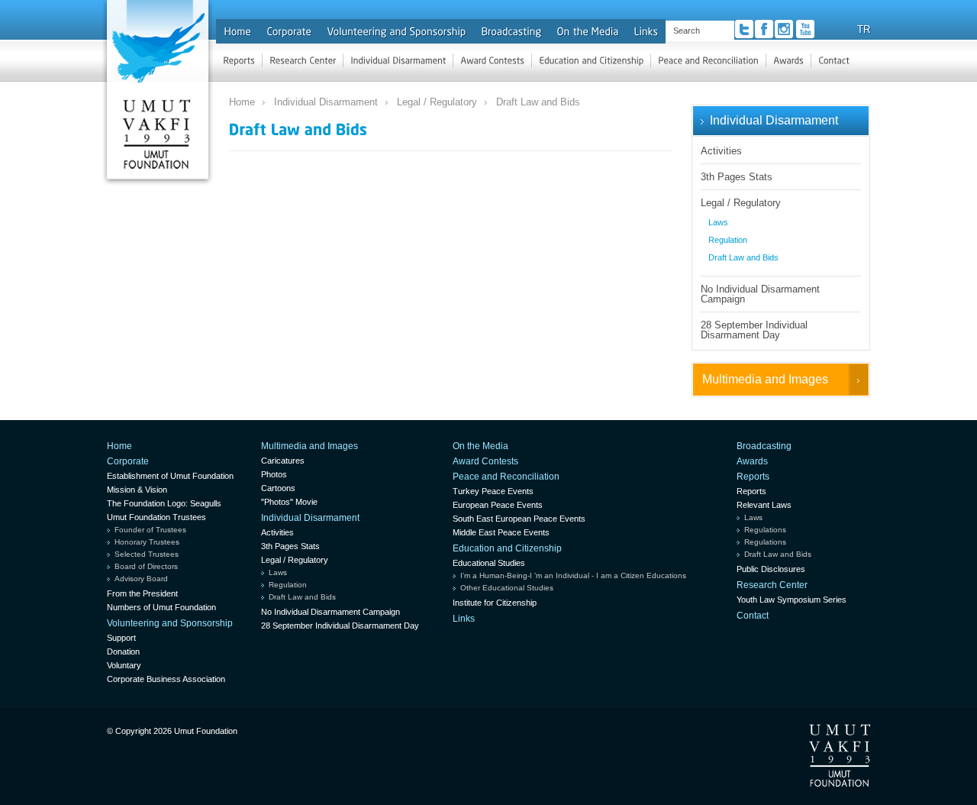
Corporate (128, 461)
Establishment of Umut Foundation (170, 475)
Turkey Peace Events (493, 491)
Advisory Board (141, 578)
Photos (274, 474)
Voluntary (124, 665)
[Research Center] (302, 60)
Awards (752, 461)
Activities (721, 151)
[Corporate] (289, 31)
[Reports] (239, 60)
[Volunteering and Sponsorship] (396, 31)
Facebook (764, 29)
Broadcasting (764, 446)
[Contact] (834, 60)
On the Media (480, 446)
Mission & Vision (137, 489)
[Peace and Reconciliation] (708, 60)
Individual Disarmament (326, 102)
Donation (123, 651)
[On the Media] (587, 31)
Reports (753, 476)
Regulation (727, 239)
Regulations (765, 529)
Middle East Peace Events (501, 532)
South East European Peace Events (519, 518)
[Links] (646, 31)
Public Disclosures (771, 569)
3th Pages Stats (736, 177)
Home (242, 102)
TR (863, 29)
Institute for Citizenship (495, 602)
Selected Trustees (146, 554)
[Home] (237, 31)
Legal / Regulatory (437, 102)
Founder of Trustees (150, 529)
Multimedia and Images (765, 379)
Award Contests (485, 461)
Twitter (744, 29)
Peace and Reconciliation (506, 476)
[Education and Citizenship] (591, 60)
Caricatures (283, 460)
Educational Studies (489, 562)
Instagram (784, 29)
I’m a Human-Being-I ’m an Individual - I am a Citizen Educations (573, 575)
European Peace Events (498, 504)
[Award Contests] (492, 60)
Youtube (805, 29)
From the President (142, 593)
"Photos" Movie (289, 501)
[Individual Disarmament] (398, 60)
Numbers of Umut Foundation (161, 607)
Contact (753, 615)
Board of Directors (146, 566)
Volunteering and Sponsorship (170, 623)
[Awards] (788, 60)
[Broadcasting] (511, 31)
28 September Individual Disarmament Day (754, 330)
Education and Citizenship (507, 548)
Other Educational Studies (506, 588)
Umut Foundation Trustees (156, 517)
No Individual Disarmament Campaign (760, 294)
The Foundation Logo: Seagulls (164, 503)
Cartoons (278, 488)
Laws (718, 222)
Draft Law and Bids (538, 102)
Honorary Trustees (146, 542)
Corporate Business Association (166, 679)
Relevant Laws (764, 504)
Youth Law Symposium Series (791, 599)
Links (464, 618)
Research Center (772, 585)
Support (121, 637)
